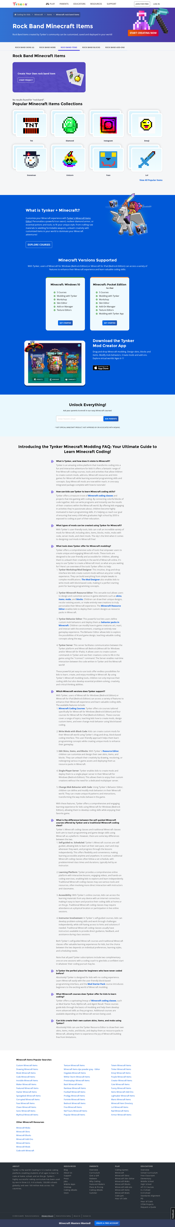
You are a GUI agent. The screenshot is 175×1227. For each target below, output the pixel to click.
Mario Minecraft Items (121, 1099)
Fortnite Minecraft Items (74, 1099)
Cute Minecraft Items (120, 1084)
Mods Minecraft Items (26, 1073)
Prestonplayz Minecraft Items (77, 1080)
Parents (64, 3)
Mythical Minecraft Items (27, 1114)
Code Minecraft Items (25, 1076)
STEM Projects (147, 1204)
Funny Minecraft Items (121, 1088)
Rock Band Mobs (47, 47)
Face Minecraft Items (25, 1103)
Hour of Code (121, 1198)
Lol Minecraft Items (119, 1107)
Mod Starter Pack (96, 984)
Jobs (66, 1181)
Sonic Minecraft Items (25, 1111)
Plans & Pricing (96, 1187)
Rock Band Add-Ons (115, 47)
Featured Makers (97, 1184)
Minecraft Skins (23, 1131)
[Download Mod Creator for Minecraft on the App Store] (101, 367)
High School (146, 1184)
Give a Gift (94, 1175)
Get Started (65, 323)
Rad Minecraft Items (120, 1111)
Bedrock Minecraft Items (74, 1103)
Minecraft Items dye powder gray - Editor (82, 1069)
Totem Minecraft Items (121, 1065)
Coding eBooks (70, 1190)
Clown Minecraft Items (26, 1107)
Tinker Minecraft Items (121, 1069)
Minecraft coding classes (100, 495)
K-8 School (145, 1193)
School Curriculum (149, 1173)
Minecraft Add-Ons (24, 1139)
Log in (156, 4)
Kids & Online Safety (63, 1216)
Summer (93, 1193)
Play (52, 3)
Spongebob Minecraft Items (28, 1095)
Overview (93, 1170)
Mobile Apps (69, 1184)
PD (142, 1198)
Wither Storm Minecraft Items (77, 1076)
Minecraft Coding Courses (72, 708)
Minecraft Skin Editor (125, 1178)
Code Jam (119, 1195)
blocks (79, 599)
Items (49, 14)
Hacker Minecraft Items (26, 1092)
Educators (79, 3)
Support (111, 3)
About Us (68, 1173)
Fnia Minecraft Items (73, 1107)
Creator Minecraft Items (121, 1080)
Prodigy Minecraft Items (74, 1095)
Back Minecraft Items (73, 1084)
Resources (96, 3)
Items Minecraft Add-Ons (122, 1092)
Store (66, 1193)
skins (118, 596)
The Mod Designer (91, 579)
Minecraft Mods (23, 1146)
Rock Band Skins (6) (24, 47)
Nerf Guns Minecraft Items (75, 1111)
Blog (66, 1170)
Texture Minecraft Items (74, 1065)
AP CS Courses (147, 1187)
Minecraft (38, 14)
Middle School (147, 1181)
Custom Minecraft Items (26, 1065)
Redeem (93, 1178)
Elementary (146, 1178)
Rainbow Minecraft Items (75, 1088)
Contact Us (87, 1216)
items (61, 599)
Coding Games (121, 1170)
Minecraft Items (23, 1143)
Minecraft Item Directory (122, 1103)
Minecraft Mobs (23, 1127)
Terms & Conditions (32, 1216)
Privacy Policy (47, 1216)
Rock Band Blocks (91, 47)
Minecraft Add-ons (123, 1187)
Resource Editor (111, 751)
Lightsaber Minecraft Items (123, 1095)
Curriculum (94, 1173)
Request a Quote (148, 1207)
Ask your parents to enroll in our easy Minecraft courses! (87, 410)
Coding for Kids (23, 14)
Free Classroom (148, 1175)
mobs (68, 599)
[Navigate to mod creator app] (55, 362)
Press (66, 1178)
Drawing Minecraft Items (27, 1069)
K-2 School (145, 1190)
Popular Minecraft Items (74, 1114)
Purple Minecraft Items (121, 1076)
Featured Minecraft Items (27, 1088)
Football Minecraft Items (74, 1092)
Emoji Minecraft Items (121, 1073)
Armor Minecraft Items (121, 1114)
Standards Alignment (150, 1195)
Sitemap (67, 1187)
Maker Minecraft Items (26, 1084)
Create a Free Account (107, 1223)
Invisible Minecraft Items (27, 1080)
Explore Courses (39, 244)
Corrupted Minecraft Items (28, 1099)
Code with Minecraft (25, 1150)
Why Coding (94, 1181)
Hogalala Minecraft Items (75, 1073)
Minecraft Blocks (23, 1135)
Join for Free (142, 4)
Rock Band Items (69, 47)
